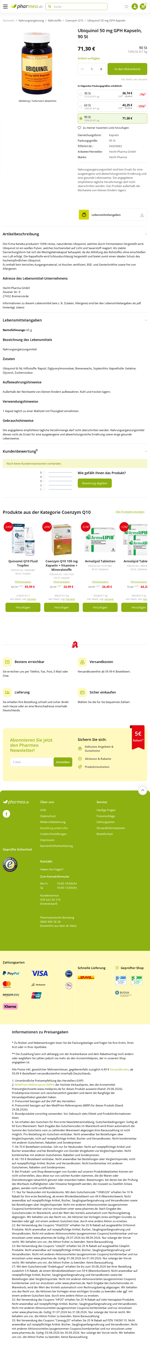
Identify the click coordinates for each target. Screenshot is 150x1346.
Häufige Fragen (106, 810)
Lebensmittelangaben (22, 320)
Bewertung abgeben (94, 483)
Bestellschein (105, 834)
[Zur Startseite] (27, 6)
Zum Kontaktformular (54, 876)
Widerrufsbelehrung (52, 822)
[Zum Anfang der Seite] (142, 790)
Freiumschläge (106, 816)
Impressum (47, 840)
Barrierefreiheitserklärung (56, 846)
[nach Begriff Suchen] (49, 6)
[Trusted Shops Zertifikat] (10, 864)
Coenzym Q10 (74, 20)
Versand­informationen (111, 828)
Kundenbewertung (20, 451)
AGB (43, 810)
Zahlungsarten (106, 822)
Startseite (8, 20)
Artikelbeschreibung (21, 233)
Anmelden (63, 762)
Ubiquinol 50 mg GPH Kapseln (106, 20)
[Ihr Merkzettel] (126, 6)
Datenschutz (48, 816)
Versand (31, 599)
